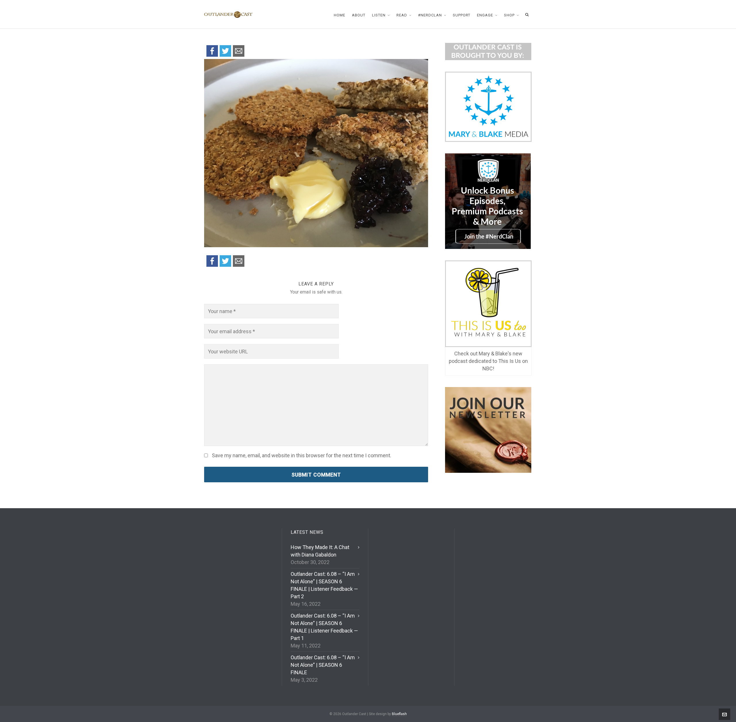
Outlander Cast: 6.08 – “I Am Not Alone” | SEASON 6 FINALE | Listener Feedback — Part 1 (324, 627)
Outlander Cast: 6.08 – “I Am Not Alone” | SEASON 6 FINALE (323, 664)
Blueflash (399, 714)
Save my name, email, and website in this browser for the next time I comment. (301, 455)
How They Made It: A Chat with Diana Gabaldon (320, 551)
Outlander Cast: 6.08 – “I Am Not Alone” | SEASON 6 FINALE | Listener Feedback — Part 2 (324, 585)
